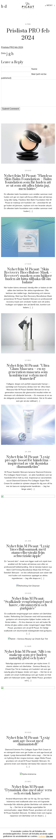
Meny (49, 5)
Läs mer (49, 836)
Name (34, 69)
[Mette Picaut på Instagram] (5, 6)
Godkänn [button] (42, 836)
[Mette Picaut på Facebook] (2, 6)
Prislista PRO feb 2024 (12, 47)
